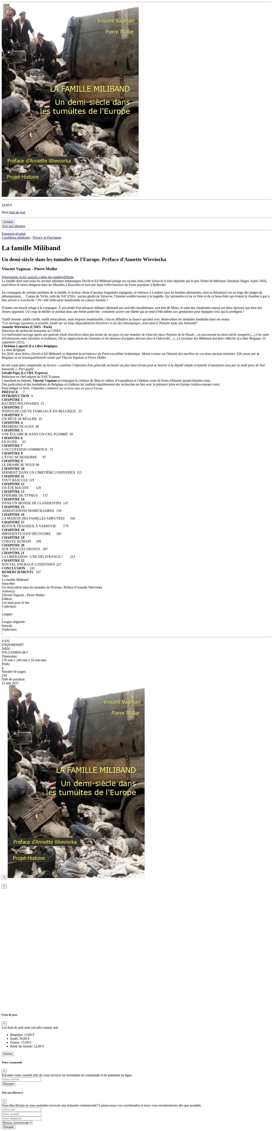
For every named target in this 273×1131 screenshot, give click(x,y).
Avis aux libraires (13, 226)
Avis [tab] (22, 277)
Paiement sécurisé (14, 234)
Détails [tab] (69, 277)
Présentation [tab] (10, 277)
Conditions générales (16, 237)
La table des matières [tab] (50, 277)
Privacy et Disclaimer (47, 237)
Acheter (8, 222)
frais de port (17, 212)
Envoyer (8, 1083)
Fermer (7, 1053)
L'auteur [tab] (30, 277)
